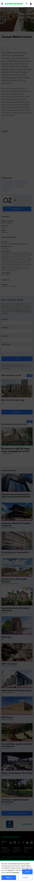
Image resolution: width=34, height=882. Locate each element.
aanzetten (16, 872)
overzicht (11, 870)
